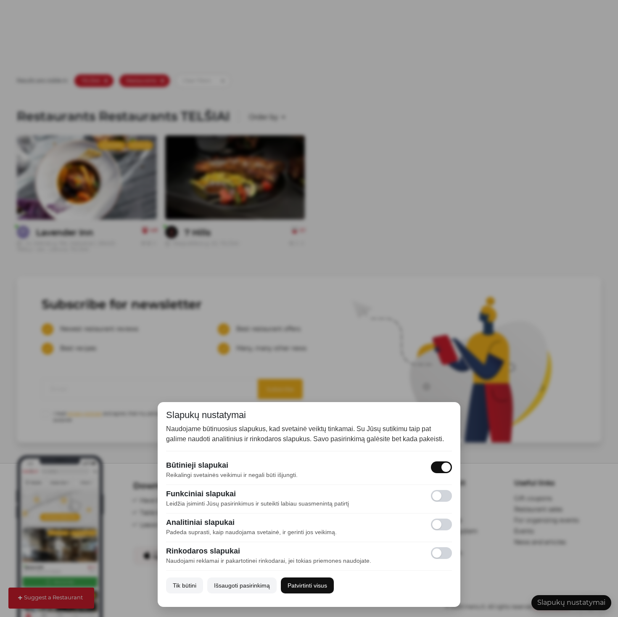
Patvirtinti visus (307, 585)
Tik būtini (184, 585)
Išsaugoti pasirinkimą (242, 585)
